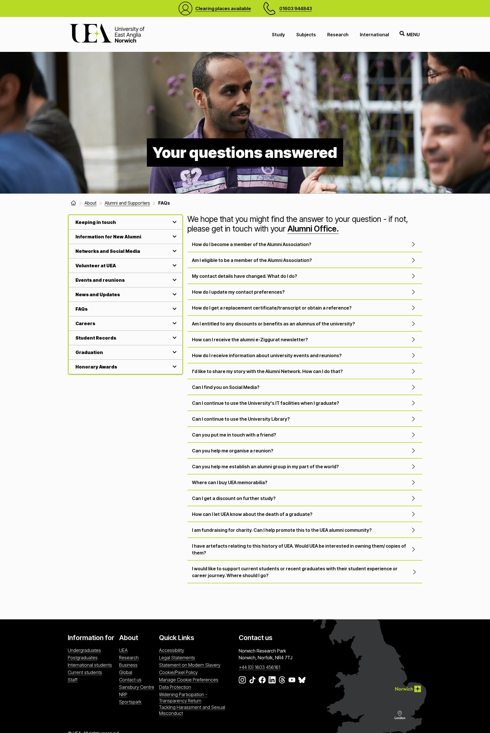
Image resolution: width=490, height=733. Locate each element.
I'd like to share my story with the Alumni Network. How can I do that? (267, 371)
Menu (413, 34)
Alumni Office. (313, 229)
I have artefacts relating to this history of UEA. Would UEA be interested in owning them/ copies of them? (299, 549)
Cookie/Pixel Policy (178, 672)
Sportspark (130, 702)
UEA (123, 650)
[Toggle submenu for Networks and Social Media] (173, 251)
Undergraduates (84, 650)
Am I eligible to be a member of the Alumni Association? (252, 260)
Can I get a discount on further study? (234, 498)
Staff (72, 680)
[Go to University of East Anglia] (107, 34)
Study (278, 34)
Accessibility (171, 650)
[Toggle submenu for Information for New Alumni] (173, 236)
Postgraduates (83, 657)
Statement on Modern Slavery (189, 665)
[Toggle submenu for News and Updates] (173, 294)
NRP (123, 694)
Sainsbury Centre (136, 687)
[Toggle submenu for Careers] (173, 323)
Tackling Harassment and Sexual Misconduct (192, 710)
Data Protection (175, 687)
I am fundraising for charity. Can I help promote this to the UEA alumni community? (282, 530)
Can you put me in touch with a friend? (234, 435)
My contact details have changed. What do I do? (244, 276)
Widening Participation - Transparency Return (183, 697)
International (374, 34)
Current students (85, 672)
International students (90, 665)
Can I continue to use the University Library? (241, 419)
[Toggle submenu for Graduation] (173, 352)
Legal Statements (177, 657)
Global (125, 672)
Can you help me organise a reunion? (232, 451)
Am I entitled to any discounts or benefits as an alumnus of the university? (273, 324)
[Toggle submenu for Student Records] (173, 337)
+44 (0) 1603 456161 (259, 667)
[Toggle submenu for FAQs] (173, 308)
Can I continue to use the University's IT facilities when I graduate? (265, 403)
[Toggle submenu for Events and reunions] (173, 280)
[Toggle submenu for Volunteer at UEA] (173, 265)
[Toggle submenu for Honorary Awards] (173, 366)
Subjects (306, 34)
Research (338, 34)
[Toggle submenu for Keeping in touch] (173, 222)
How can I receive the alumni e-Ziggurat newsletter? (250, 339)
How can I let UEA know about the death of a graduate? (252, 514)
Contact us (130, 680)
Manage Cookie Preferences (188, 680)
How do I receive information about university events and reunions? (267, 355)
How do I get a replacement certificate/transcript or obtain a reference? (272, 308)
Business (128, 665)
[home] (73, 203)
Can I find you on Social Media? (225, 387)
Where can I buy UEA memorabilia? (229, 482)
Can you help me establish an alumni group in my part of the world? (265, 466)
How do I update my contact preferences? (238, 292)
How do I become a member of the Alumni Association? (251, 244)
